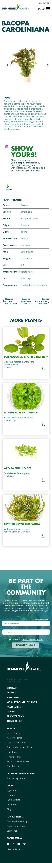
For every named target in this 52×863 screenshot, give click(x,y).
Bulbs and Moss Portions (19, 761)
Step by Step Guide (16, 778)
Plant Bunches (14, 766)
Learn (10, 785)
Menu (41, 8)
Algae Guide (12, 790)
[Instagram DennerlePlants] (6, 146)
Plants (11, 728)
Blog (9, 809)
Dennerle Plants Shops (18, 821)
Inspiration (12, 804)
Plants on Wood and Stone (19, 747)
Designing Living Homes (20, 773)
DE (44, 3)
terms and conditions (32, 639)
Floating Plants (14, 756)
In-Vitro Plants (13, 799)
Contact (12, 688)
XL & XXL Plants (14, 737)
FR (48, 3)
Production (12, 795)
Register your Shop (16, 826)
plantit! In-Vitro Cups (16, 742)
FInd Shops (13, 697)
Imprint (11, 711)
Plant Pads (12, 752)
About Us (12, 692)
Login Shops (13, 830)
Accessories (14, 706)
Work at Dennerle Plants (22, 702)
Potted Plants (13, 733)
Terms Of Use (14, 721)
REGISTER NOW (25, 645)
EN (40, 3)
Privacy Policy (15, 716)
